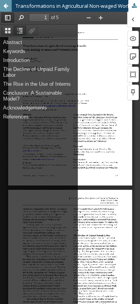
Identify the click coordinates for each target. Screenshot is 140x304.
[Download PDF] (134, 6)
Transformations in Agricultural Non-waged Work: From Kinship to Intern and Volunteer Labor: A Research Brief (78, 5)
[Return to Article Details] (6, 6)
